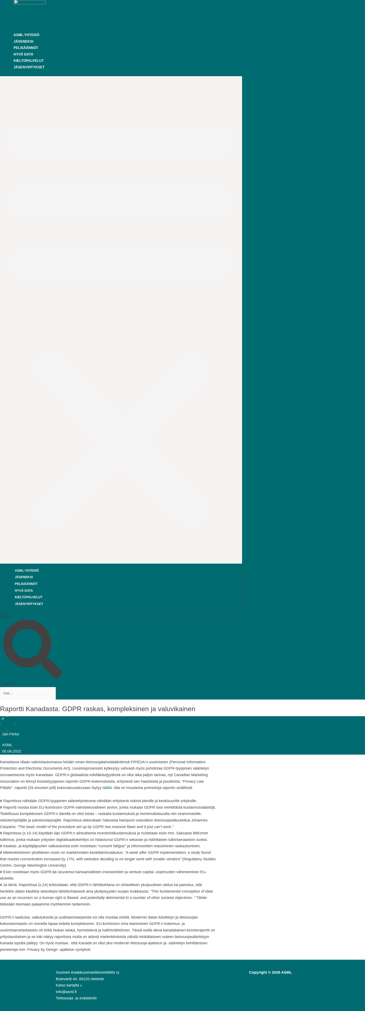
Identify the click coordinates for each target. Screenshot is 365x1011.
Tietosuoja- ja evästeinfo (76, 998)
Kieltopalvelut (29, 60)
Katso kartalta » (69, 985)
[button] (121, 320)
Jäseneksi (23, 41)
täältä (107, 788)
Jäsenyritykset (29, 67)
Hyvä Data (23, 54)
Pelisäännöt (26, 48)
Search (6, 616)
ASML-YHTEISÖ (26, 35)
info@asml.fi (66, 992)
